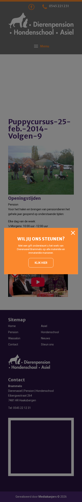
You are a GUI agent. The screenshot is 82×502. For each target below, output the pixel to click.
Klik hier (41, 262)
